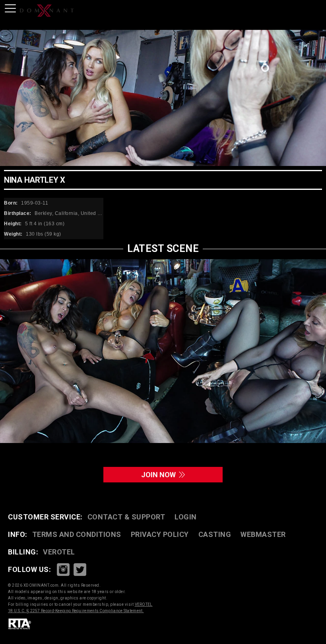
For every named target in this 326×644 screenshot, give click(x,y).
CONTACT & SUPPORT (126, 517)
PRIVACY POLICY (160, 534)
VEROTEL (59, 552)
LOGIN (186, 517)
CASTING (214, 534)
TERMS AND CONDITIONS (76, 534)
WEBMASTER (263, 534)
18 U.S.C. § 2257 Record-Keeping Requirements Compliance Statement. (76, 611)
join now (160, 474)
